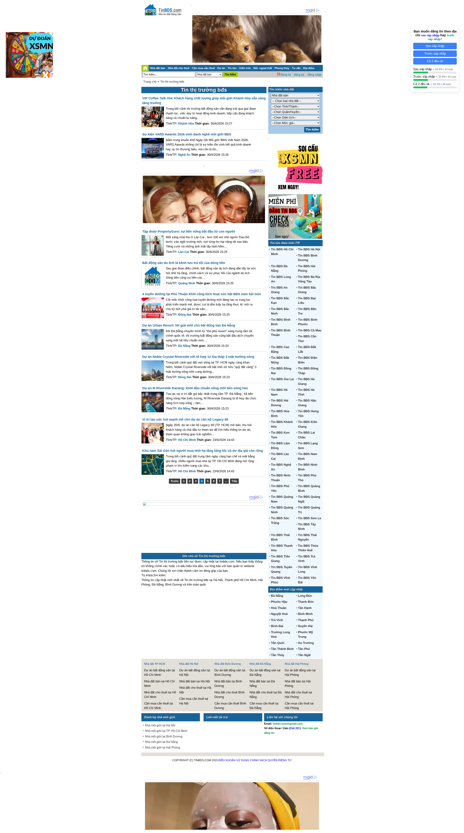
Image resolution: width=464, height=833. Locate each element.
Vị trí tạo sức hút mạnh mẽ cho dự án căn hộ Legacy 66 (185, 419)
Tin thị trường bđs (172, 81)
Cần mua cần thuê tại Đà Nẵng (264, 706)
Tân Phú (304, 649)
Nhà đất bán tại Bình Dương (228, 684)
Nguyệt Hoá (279, 614)
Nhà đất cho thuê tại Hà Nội (195, 690)
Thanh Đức (306, 601)
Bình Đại (277, 626)
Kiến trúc (245, 68)
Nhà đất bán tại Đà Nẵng (262, 684)
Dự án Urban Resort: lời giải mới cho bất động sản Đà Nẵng (188, 325)
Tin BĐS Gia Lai (282, 379)
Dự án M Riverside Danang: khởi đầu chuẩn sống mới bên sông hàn (195, 388)
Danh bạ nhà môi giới (159, 717)
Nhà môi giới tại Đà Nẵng (161, 741)
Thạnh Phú (305, 620)
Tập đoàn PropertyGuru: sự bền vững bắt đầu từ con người (188, 231)
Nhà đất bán (157, 68)
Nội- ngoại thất (262, 68)
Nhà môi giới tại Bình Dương (163, 736)
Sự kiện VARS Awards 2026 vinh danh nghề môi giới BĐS (186, 134)
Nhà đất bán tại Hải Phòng (298, 684)
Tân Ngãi (304, 655)
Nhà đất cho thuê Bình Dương (229, 695)
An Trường (306, 643)
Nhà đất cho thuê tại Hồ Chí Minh (160, 695)
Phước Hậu (279, 601)
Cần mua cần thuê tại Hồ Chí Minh (158, 706)
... (226, 481)
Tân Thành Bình (282, 649)
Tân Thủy (277, 655)
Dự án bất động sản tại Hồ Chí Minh (159, 673)
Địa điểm (308, 68)
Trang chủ (150, 81)
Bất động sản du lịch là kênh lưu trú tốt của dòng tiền (183, 263)
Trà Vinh (277, 620)
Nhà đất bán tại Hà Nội (194, 681)
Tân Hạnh (305, 608)
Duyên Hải (305, 626)
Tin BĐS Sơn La (309, 518)
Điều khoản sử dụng (233, 760)
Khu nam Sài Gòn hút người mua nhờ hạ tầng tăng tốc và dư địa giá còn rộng (202, 450)
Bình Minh (305, 614)
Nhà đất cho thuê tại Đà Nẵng (265, 695)
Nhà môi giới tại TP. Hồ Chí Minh (166, 730)
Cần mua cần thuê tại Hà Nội (193, 701)
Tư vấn (296, 68)
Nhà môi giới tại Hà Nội (160, 725)
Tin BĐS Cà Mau (309, 330)
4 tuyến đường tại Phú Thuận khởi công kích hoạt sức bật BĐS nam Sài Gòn (201, 294)
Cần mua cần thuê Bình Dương (230, 706)
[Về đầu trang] (460, 828)
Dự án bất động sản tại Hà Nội (194, 673)
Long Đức (305, 596)
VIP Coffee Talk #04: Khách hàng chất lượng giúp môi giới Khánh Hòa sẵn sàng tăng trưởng (204, 100)
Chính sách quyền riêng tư (271, 760)
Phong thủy (282, 68)
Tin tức (232, 68)
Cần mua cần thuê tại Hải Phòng (299, 706)
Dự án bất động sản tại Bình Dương (229, 673)
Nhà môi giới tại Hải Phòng (162, 747)
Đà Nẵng (277, 596)
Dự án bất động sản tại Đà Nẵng (265, 673)
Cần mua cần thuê (203, 68)
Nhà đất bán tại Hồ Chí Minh (159, 684)
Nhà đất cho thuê (178, 68)
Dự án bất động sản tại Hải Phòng (300, 673)
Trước (175, 481)
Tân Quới (277, 643)
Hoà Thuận (278, 608)
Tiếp (234, 481)
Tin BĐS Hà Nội (309, 249)
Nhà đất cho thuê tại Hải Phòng (298, 695)
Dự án (221, 68)
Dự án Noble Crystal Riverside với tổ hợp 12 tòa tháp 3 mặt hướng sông (198, 357)
